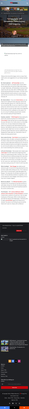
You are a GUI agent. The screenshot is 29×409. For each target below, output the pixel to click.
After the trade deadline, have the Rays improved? (14, 13)
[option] (14, 227)
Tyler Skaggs (13, 166)
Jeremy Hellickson (15, 191)
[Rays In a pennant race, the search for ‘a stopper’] (4, 289)
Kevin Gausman (9, 193)
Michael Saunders (17, 181)
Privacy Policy (4, 372)
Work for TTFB (4, 376)
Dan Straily (15, 137)
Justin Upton (4, 152)
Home (2, 368)
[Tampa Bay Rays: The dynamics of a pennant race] (4, 348)
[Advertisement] (15, 356)
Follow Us (19, 230)
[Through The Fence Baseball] (14, 3)
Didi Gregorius (15, 117)
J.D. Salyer (13, 36)
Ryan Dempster (19, 193)
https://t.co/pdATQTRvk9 (17, 225)
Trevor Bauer (4, 120)
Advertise (3, 374)
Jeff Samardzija (15, 83)
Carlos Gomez (19, 100)
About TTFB (3, 370)
